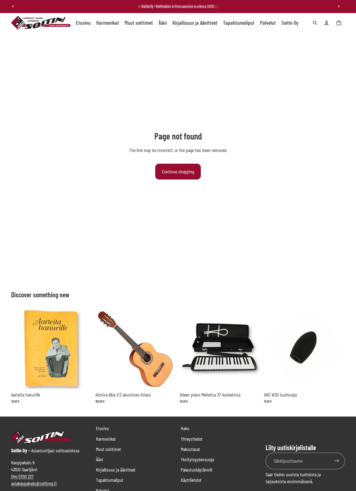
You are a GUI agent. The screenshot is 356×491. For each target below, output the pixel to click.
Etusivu (102, 428)
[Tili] (326, 23)
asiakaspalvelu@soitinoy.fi (34, 483)
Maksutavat (190, 449)
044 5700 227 (22, 476)
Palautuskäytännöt (196, 470)
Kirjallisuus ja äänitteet (115, 470)
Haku (185, 428)
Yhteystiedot (191, 439)
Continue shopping (178, 171)
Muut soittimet (108, 449)
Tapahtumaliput (109, 480)
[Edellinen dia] (13, 6)
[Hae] (315, 23)
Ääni (99, 459)
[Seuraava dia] (339, 6)
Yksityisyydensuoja (197, 459)
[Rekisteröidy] (336, 461)
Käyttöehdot (191, 480)
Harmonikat (106, 439)
